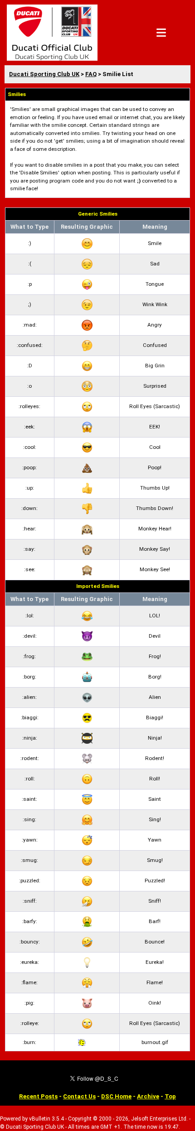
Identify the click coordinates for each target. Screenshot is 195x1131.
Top (170, 1096)
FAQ (91, 74)
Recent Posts (38, 1096)
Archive (148, 1096)
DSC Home (116, 1096)
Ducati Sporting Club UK (44, 74)
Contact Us (79, 1096)
